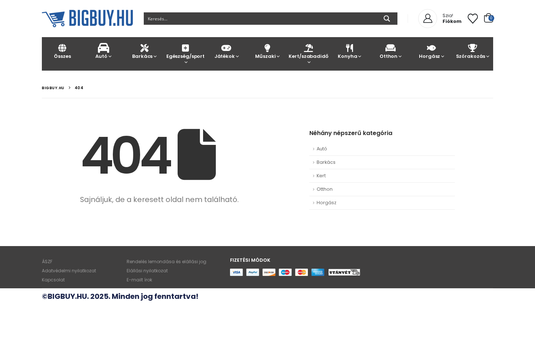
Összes (62, 56)
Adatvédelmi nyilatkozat (69, 271)
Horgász (429, 56)
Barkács (142, 56)
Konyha (347, 56)
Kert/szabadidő (308, 56)
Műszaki (265, 56)
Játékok (224, 56)
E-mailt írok (139, 280)
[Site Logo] (87, 18)
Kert (321, 176)
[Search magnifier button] (386, 18)
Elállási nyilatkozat (147, 271)
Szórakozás (471, 56)
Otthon (388, 56)
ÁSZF (47, 261)
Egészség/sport (185, 56)
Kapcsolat (53, 280)
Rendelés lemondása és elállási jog (166, 261)
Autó (101, 56)
